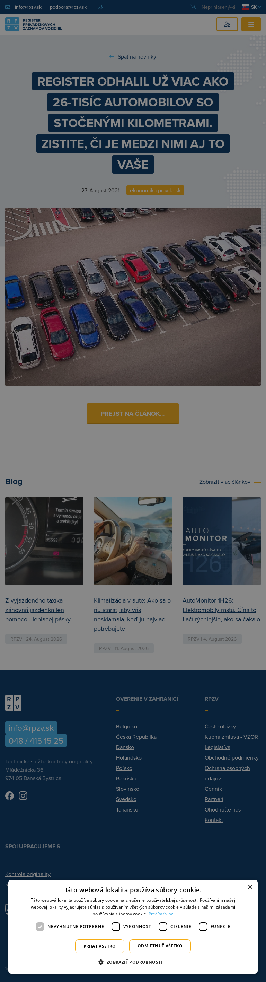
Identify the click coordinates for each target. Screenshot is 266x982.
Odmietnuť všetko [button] (160, 946)
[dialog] (133, 927)
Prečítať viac (161, 914)
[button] (133, 961)
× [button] (249, 887)
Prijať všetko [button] (99, 946)
